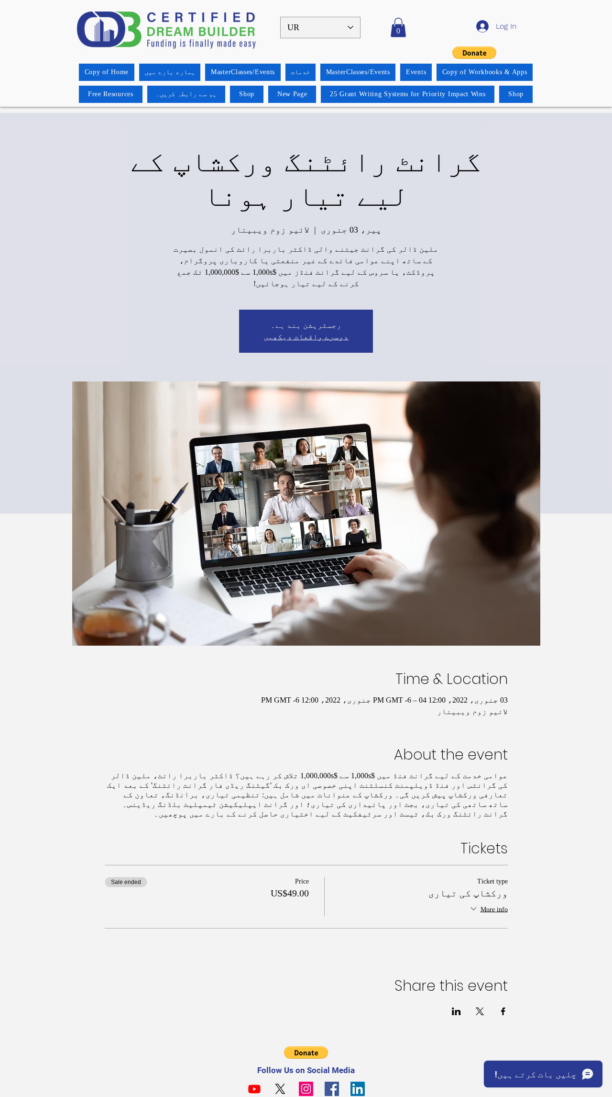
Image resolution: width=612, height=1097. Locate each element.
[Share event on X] (479, 1011)
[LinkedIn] (357, 1089)
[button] (398, 27)
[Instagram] (306, 1089)
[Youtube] (254, 1089)
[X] (280, 1089)
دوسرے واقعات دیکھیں (306, 336)
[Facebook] (332, 1089)
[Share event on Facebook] (503, 1011)
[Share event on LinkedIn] (456, 1011)
